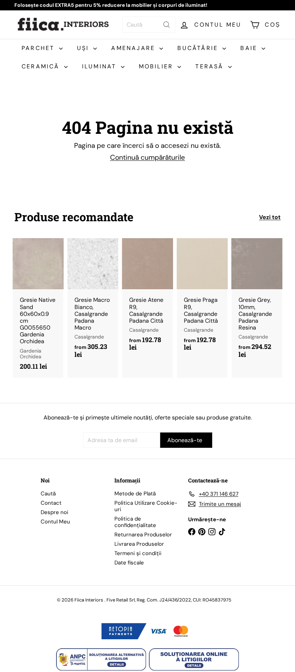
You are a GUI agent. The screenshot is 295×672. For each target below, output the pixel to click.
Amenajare (134, 48)
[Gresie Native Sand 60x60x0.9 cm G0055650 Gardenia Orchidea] (38, 308)
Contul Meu (55, 521)
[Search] (166, 25)
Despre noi (54, 512)
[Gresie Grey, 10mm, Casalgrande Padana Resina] (256, 301)
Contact (51, 503)
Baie (250, 48)
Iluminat (100, 66)
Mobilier (157, 66)
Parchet (39, 48)
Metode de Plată (135, 493)
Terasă (210, 66)
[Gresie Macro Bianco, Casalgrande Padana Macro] (92, 301)
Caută (48, 493)
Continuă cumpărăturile (147, 157)
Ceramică (42, 66)
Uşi (84, 48)
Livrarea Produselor (139, 544)
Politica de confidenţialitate (135, 522)
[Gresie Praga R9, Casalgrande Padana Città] (202, 298)
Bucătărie (199, 48)
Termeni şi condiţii (138, 553)
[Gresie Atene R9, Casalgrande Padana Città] (147, 298)
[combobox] (148, 25)
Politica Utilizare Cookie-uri (145, 506)
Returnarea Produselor (143, 534)
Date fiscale (129, 562)
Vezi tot (270, 217)
